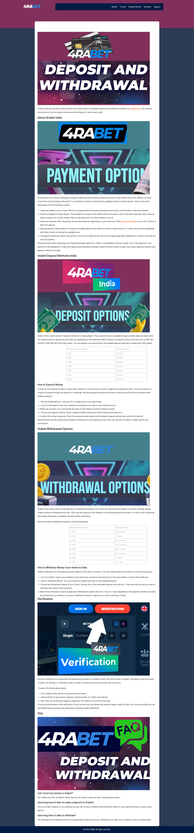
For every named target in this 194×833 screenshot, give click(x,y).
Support (157, 7)
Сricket (123, 7)
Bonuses (147, 7)
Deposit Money (135, 7)
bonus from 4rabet (129, 221)
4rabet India (135, 108)
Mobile (114, 7)
